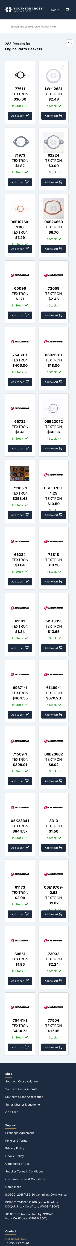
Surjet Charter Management (23, 1104)
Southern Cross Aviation (21, 1081)
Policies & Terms (16, 1140)
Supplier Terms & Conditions (24, 1171)
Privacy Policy (14, 1148)
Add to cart (18, 115)
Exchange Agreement (19, 1133)
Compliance (13, 1187)
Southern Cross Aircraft (21, 1089)
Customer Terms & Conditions (25, 1179)
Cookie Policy (14, 1156)
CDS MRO (12, 1112)
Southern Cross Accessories (24, 1097)
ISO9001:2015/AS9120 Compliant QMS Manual (36, 1194)
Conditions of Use (17, 1163)
